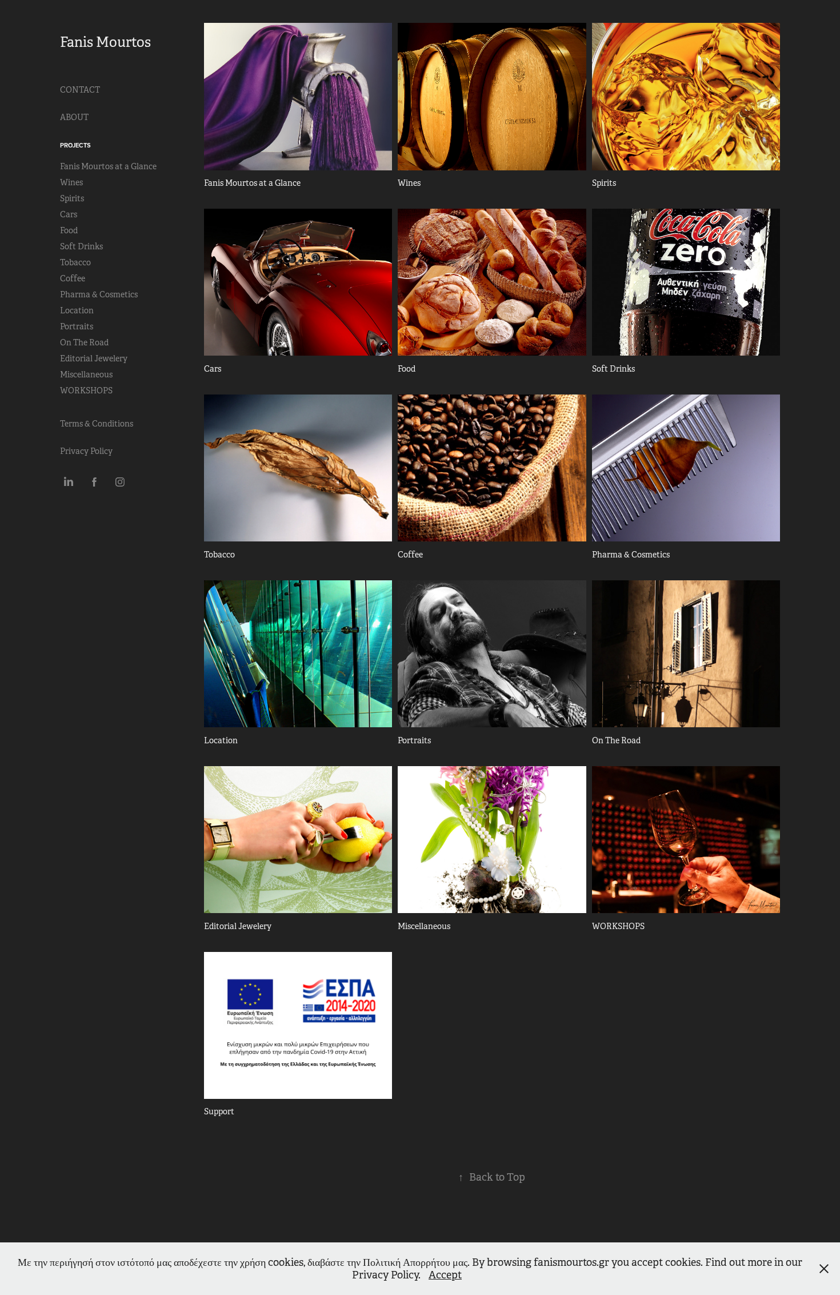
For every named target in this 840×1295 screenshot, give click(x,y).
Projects (75, 145)
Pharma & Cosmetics (99, 294)
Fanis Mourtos (105, 42)
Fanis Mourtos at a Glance (108, 166)
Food (69, 230)
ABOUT (74, 117)
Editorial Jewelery (93, 358)
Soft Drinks (81, 246)
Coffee (72, 278)
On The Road (84, 342)
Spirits (72, 198)
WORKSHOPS (86, 390)
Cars (68, 214)
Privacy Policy (86, 451)
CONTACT (80, 90)
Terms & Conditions (96, 424)
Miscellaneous (86, 374)
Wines (71, 182)
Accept (445, 1275)
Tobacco (75, 262)
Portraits (76, 326)
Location (77, 310)
